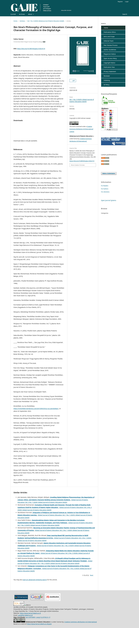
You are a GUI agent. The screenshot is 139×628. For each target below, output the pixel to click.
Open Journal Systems (108, 200)
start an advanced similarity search (35, 580)
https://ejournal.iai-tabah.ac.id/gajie (39, 624)
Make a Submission (108, 173)
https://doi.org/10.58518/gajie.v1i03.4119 (31, 49)
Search (124, 14)
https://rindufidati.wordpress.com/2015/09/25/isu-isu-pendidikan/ (36, 409)
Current (13, 14)
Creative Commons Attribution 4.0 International (80, 622)
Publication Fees (108, 67)
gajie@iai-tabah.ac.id (25, 615)
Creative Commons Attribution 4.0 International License (81, 129)
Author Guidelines (109, 50)
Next (91, 575)
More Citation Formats (78, 165)
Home (15, 21)
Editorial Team (107, 41)
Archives (22, 14)
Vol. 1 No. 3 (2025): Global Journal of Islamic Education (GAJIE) (45, 21)
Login (127, 1)
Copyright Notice (108, 63)
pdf (73, 80)
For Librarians (105, 192)
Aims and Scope (108, 36)
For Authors (104, 189)
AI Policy (105, 85)
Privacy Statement (109, 71)
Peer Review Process (110, 45)
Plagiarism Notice (109, 54)
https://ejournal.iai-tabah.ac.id (30, 613)
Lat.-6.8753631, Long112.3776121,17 (38, 617)
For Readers (104, 186)
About (30, 14)
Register (120, 1)
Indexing (106, 80)
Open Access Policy (109, 58)
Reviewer (106, 76)
